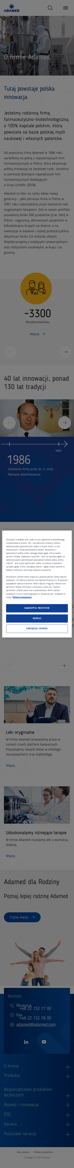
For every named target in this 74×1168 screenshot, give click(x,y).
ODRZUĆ (37, 618)
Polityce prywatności (22, 597)
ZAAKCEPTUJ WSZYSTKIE (37, 608)
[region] (37, 584)
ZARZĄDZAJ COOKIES (37, 628)
